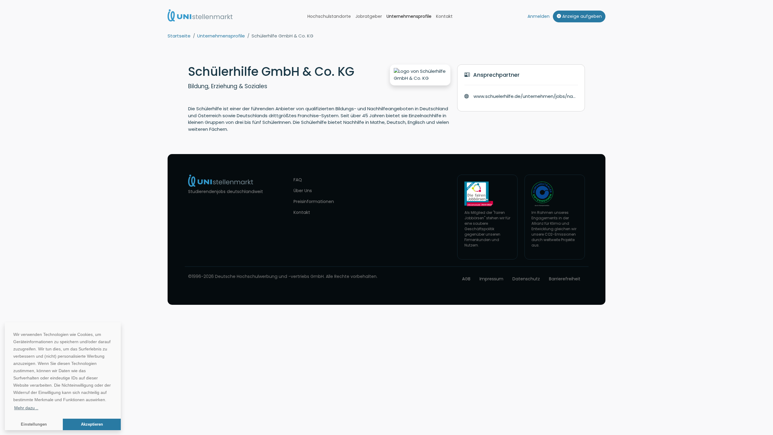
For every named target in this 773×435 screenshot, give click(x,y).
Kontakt (444, 16)
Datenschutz (526, 279)
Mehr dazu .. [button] (26, 407)
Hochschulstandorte (329, 16)
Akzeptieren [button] (92, 424)
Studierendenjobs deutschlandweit (225, 191)
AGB (466, 279)
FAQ (297, 180)
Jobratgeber (368, 16)
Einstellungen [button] (34, 424)
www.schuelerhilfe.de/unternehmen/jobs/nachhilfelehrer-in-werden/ (525, 96)
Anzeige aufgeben (581, 16)
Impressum (491, 279)
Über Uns (302, 191)
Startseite (179, 36)
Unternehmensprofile (408, 16)
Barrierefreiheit (564, 279)
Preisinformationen (313, 201)
